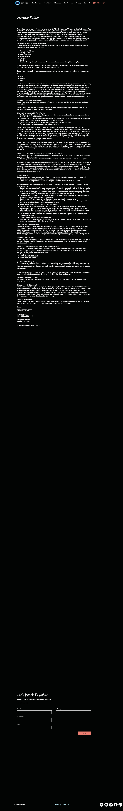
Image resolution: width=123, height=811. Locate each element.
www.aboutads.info (51, 124)
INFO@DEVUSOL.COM (25, 316)
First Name (20, 709)
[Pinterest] (101, 805)
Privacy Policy (19, 805)
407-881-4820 (99, 3)
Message (59, 709)
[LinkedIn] (24, 703)
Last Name (20, 716)
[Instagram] (27, 703)
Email (18, 724)
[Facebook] (18, 703)
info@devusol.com (33, 172)
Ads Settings (66, 122)
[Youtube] (106, 805)
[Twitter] (21, 703)
